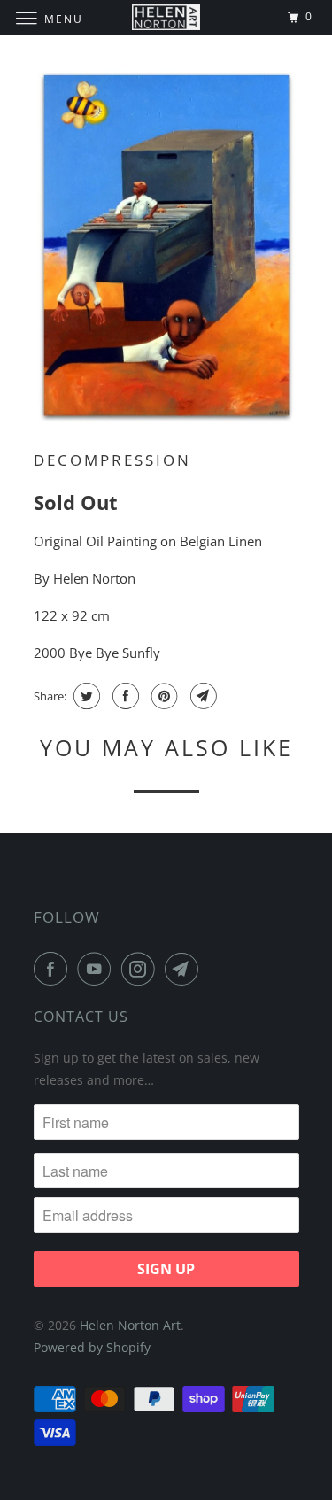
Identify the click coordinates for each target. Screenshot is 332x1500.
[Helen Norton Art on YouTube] (97, 969)
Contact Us (81, 1016)
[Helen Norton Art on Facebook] (54, 969)
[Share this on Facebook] (123, 696)
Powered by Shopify (92, 1347)
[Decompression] (166, 247)
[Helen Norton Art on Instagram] (141, 969)
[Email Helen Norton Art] (185, 969)
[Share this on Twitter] (84, 696)
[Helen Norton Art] (166, 17)
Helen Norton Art (130, 1325)
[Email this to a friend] (201, 696)
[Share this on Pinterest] (162, 696)
